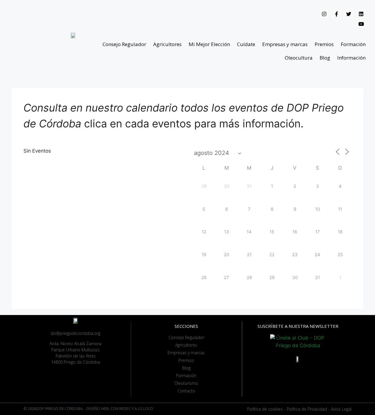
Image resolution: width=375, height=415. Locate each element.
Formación (353, 44)
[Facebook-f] (337, 14)
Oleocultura (299, 57)
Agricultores (167, 44)
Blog (325, 57)
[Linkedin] (361, 14)
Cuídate (246, 44)
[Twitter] (349, 14)
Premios (324, 44)
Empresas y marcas (285, 44)
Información (351, 57)
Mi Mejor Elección (209, 44)
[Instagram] (324, 14)
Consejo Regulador (124, 44)
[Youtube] (361, 24)
